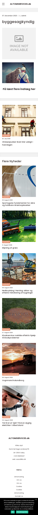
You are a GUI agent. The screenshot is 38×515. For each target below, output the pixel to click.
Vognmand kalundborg (13, 380)
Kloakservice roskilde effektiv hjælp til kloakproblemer (19, 336)
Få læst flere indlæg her (19, 89)
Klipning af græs (10, 248)
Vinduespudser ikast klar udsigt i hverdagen (17, 143)
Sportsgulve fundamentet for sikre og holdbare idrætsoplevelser (18, 204)
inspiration (6, 135)
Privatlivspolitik (22, 512)
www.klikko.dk (21, 459)
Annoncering (19, 477)
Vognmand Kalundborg (10, 374)
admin (23, 15)
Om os (19, 480)
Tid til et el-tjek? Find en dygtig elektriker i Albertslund (16, 424)
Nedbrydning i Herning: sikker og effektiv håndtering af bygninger (17, 291)
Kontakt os (19, 496)
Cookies (19, 486)
